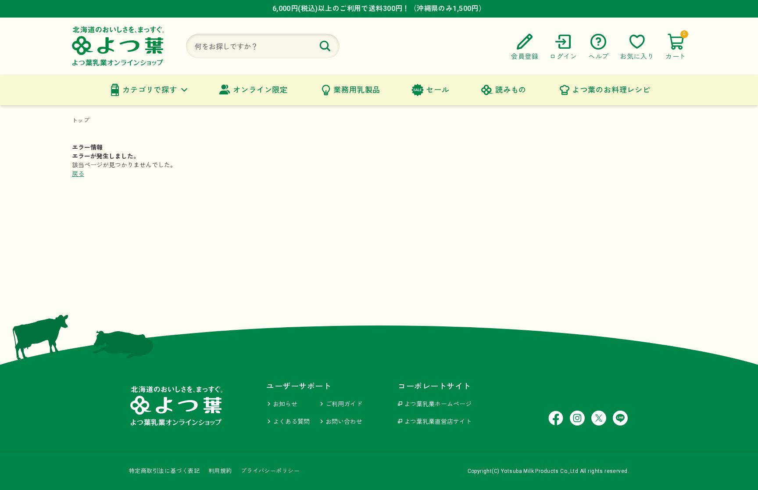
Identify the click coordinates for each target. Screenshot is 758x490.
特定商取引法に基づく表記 (164, 471)
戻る (78, 173)
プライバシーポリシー (270, 471)
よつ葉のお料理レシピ (611, 90)
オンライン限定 (260, 90)
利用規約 (220, 471)
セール (438, 90)
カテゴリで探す (149, 90)
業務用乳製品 (356, 90)
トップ (80, 120)
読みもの (510, 90)
